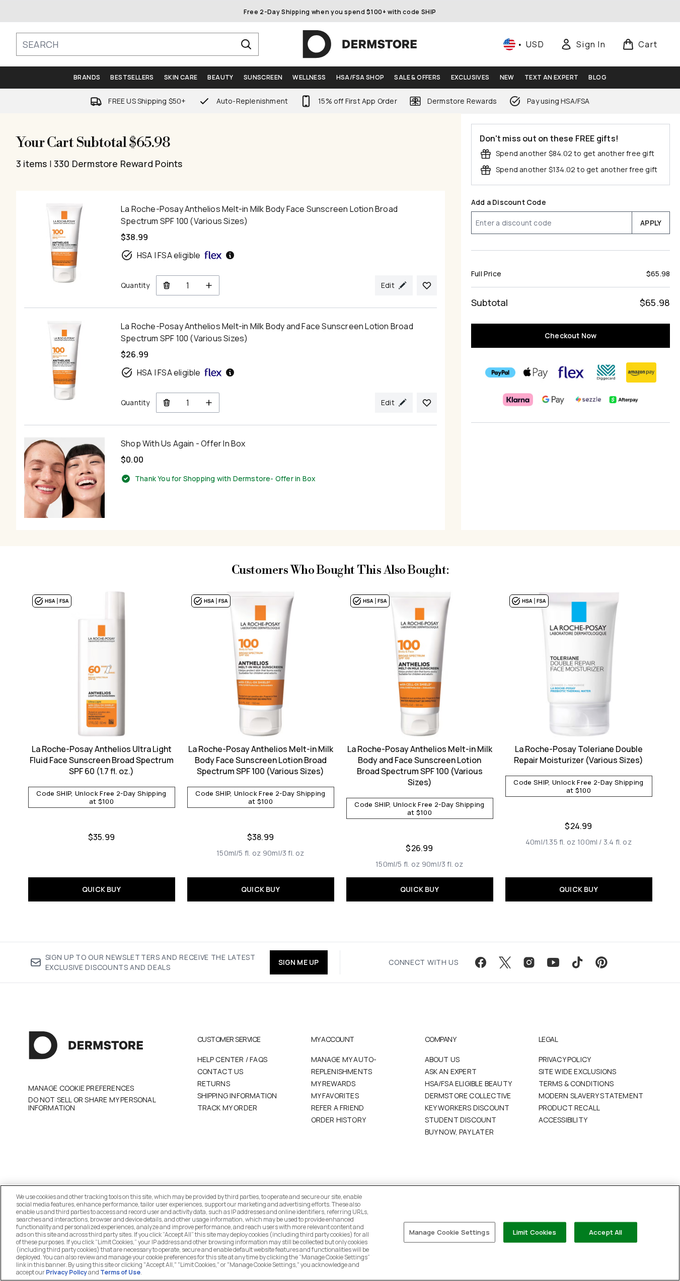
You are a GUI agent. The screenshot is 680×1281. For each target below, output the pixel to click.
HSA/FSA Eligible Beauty (468, 1083)
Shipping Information (237, 1095)
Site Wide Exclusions (578, 1071)
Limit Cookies (535, 1231)
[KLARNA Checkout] (517, 399)
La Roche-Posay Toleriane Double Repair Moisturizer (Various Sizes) (578, 754)
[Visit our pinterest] (601, 962)
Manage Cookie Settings (449, 1231)
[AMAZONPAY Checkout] (640, 372)
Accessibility (563, 1119)
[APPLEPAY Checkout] (535, 372)
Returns (213, 1083)
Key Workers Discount (467, 1107)
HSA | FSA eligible (169, 255)
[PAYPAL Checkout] (499, 372)
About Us (442, 1059)
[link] (583, 44)
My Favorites (335, 1095)
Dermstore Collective (468, 1095)
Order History (338, 1119)
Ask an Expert (451, 1071)
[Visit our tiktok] (577, 962)
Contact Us (220, 1071)
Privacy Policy (565, 1059)
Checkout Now (570, 335)
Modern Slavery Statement (591, 1095)
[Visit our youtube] (553, 962)
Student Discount (461, 1119)
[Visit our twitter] (505, 962)
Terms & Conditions (576, 1083)
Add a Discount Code (508, 202)
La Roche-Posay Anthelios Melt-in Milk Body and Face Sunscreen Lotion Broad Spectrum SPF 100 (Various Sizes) (419, 765)
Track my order (227, 1107)
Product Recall (569, 1107)
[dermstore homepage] (360, 44)
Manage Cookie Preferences (81, 1088)
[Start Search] (246, 44)
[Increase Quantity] (209, 285)
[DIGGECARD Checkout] (605, 372)
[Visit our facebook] (481, 962)
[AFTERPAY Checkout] (623, 399)
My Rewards (333, 1083)
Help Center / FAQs (232, 1059)
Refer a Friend (337, 1107)
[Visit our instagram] (529, 962)
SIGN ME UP (298, 962)
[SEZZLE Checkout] (587, 399)
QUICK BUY (101, 889)
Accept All (605, 1231)
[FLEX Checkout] (570, 372)
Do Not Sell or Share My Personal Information (92, 1104)
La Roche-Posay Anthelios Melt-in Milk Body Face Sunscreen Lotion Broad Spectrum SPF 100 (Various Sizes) (260, 760)
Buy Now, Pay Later (459, 1132)
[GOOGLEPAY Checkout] (552, 399)
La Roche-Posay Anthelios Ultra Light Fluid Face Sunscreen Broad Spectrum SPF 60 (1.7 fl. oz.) (102, 760)
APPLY (650, 223)
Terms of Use (120, 1272)
